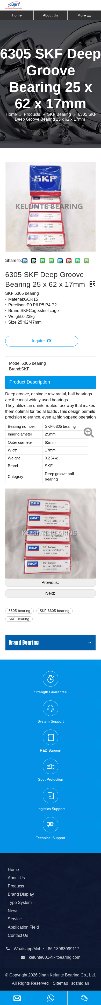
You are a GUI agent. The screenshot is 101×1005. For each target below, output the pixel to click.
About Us (50, 15)
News (13, 911)
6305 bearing (19, 611)
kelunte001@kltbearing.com (54, 957)
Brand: (15, 369)
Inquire (38, 341)
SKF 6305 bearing (54, 611)
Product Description (29, 382)
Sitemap (60, 983)
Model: (15, 363)
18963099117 (66, 949)
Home (17, 15)
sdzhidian (80, 983)
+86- (50, 949)
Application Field (23, 927)
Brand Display (21, 894)
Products (16, 886)
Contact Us (18, 935)
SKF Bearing (19, 619)
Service (15, 919)
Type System (20, 902)
